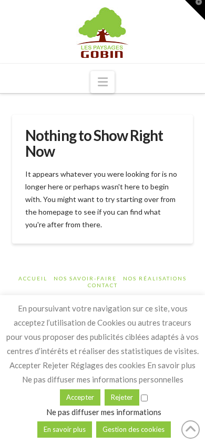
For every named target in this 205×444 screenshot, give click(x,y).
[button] (102, 82)
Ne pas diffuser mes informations (103, 412)
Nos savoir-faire (85, 278)
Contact (103, 285)
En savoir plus (65, 429)
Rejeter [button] (122, 397)
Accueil (32, 278)
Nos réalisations (155, 278)
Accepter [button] (80, 397)
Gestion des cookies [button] (133, 429)
